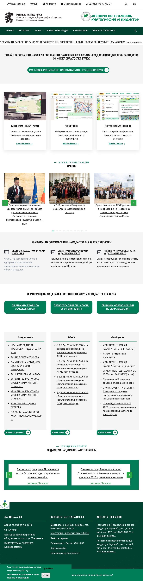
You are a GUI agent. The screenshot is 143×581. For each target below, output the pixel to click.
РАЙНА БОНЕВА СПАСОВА (25, 357)
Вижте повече (23, 144)
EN (134, 4)
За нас (37, 31)
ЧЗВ (35, 4)
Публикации (80, 31)
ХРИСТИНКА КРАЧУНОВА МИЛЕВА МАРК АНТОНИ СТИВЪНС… (25, 383)
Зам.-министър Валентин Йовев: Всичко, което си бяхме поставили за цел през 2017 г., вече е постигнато (101, 473)
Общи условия (17, 4)
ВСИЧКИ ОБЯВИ (58, 433)
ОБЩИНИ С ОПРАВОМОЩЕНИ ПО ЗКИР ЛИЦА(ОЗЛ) (118, 307)
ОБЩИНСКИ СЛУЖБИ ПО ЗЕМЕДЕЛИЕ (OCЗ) (25, 307)
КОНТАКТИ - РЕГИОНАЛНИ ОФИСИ (70, 533)
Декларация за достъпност (65, 553)
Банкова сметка (13, 547)
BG (126, 4)
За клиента (23, 31)
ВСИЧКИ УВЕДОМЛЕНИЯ (15, 433)
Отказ (46, 575)
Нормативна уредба (57, 31)
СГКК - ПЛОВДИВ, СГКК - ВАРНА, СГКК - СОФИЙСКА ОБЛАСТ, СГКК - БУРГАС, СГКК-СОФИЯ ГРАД (66, 70)
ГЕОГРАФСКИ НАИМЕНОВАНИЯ (118, 126)
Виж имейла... (77, 525)
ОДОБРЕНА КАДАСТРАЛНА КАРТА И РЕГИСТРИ (28, 252)
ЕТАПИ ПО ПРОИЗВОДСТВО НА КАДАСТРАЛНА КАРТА (73, 252)
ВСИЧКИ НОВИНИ (104, 433)
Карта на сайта (58, 548)
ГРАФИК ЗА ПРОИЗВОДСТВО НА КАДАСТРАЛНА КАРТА (119, 252)
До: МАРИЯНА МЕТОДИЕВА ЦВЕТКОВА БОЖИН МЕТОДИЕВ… (25, 366)
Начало (10, 31)
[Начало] (33, 17)
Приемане (48, 568)
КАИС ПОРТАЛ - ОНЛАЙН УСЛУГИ (25, 126)
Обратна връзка (72, 4)
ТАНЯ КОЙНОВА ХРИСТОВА (26, 374)
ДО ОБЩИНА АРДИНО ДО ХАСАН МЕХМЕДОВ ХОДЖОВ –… (26, 416)
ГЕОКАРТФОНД (71, 126)
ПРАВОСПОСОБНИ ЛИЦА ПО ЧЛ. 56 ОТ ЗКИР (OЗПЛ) (71, 307)
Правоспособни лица (103, 31)
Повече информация (18, 577)
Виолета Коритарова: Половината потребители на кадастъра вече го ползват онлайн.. (38, 473)
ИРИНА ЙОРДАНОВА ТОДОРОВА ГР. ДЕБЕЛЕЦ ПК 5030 (26, 349)
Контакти (51, 4)
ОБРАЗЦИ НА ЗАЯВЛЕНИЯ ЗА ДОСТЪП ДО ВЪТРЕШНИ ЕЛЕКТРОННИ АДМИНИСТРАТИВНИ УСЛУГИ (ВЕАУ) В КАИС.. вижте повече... (71, 42)
